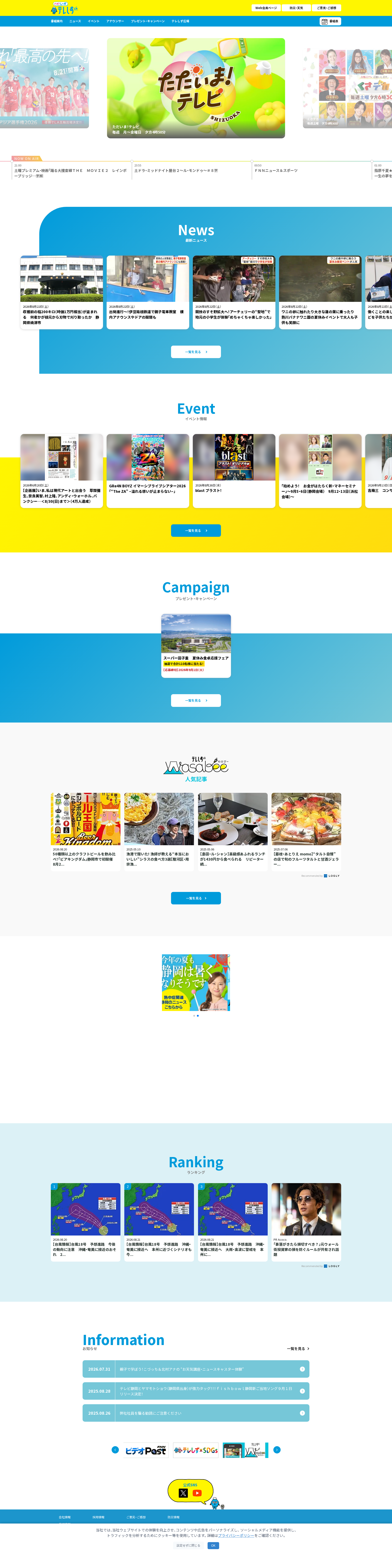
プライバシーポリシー (236, 1535)
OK (213, 1545)
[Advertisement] (147, 1064)
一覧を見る (296, 1348)
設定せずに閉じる (188, 1545)
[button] (194, 1016)
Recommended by (312, 875)
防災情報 (173, 1517)
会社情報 (65, 1517)
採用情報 (98, 1517)
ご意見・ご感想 (326, 8)
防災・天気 (296, 8)
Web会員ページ (266, 8)
